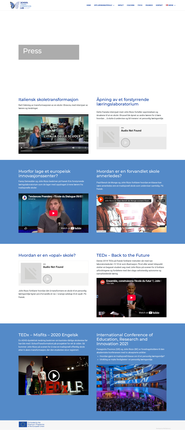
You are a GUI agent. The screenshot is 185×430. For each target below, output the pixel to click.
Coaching (130, 5)
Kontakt (159, 5)
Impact (121, 5)
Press (140, 5)
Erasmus (149, 5)
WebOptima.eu (167, 428)
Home (89, 5)
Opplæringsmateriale (103, 5)
